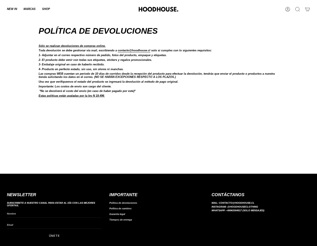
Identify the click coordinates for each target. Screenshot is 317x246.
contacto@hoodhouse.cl (134, 50)
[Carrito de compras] (307, 9)
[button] (29, 9)
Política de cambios (120, 208)
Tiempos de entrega (120, 219)
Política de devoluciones (123, 203)
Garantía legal (117, 214)
